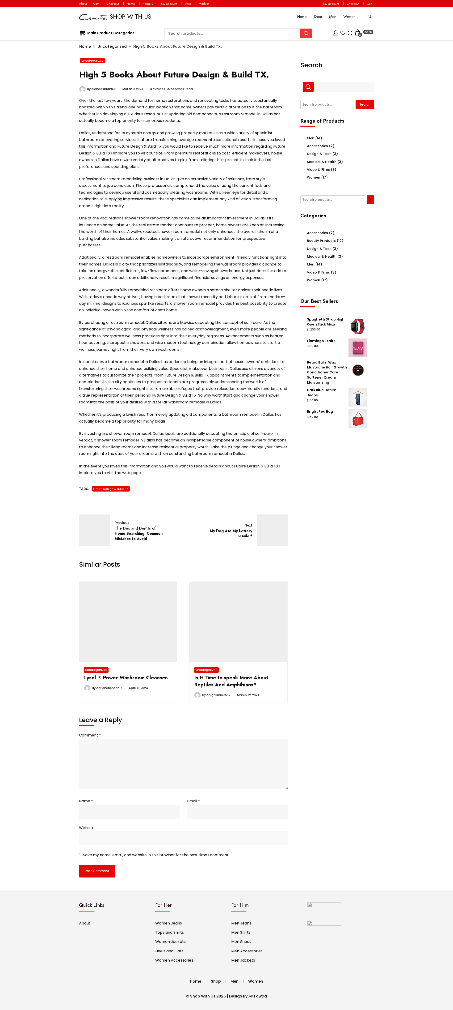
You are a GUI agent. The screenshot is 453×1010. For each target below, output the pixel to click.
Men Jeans (241, 923)
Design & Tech (319, 153)
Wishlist (204, 3)
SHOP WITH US (130, 16)
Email (193, 801)
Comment (90, 735)
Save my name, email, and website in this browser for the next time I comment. (156, 855)
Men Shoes (241, 941)
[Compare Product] (350, 32)
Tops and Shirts (169, 932)
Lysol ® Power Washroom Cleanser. (126, 677)
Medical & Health (321, 161)
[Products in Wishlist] (342, 32)
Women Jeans (168, 923)
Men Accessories (247, 951)
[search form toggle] (369, 16)
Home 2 (148, 3)
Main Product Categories (110, 32)
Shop (188, 3)
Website (86, 827)
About (83, 3)
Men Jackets (243, 960)
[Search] (370, 199)
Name (86, 801)
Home (131, 3)
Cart (96, 3)
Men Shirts (241, 932)
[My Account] (335, 32)
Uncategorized (92, 61)
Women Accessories (174, 960)
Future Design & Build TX (139, 146)
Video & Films (318, 169)
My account (169, 3)
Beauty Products (321, 240)
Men (332, 16)
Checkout (112, 3)
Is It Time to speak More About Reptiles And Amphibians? (231, 681)
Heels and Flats (169, 951)
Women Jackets (170, 941)
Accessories (317, 146)
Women (349, 16)
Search (311, 65)
